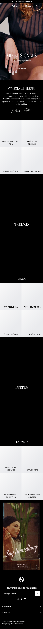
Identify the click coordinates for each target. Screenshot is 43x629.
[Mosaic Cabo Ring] (11, 160)
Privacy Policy (6, 623)
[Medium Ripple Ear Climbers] (32, 486)
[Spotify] (21, 599)
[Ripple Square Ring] (32, 296)
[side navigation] (3, 6)
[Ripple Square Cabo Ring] (11, 133)
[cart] (40, 6)
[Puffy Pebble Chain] (11, 296)
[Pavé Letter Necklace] (32, 133)
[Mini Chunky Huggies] (32, 160)
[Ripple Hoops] (32, 459)
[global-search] (37, 6)
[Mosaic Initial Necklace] (11, 459)
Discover (21, 68)
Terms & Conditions (17, 623)
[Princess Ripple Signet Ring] (11, 486)
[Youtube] (25, 599)
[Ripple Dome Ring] (32, 323)
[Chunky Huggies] (11, 323)
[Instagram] (18, 599)
